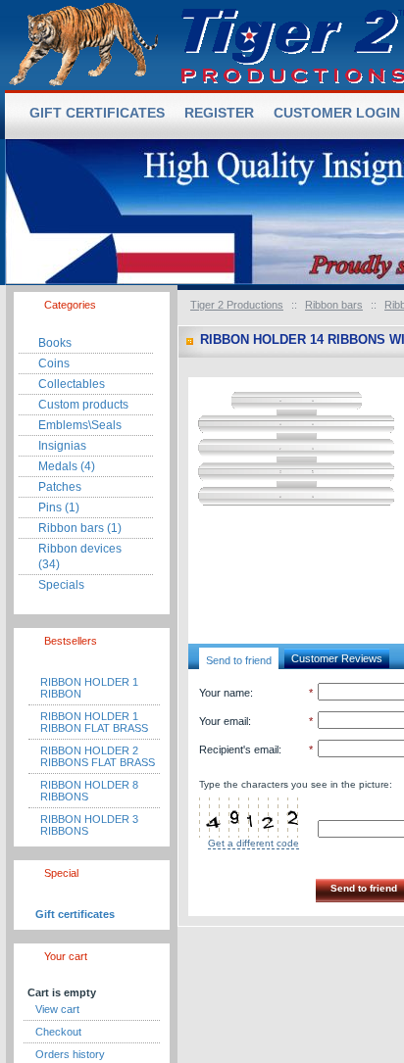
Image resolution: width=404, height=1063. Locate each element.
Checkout (58, 1032)
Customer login (337, 113)
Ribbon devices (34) (80, 556)
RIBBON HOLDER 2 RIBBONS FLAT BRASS (97, 756)
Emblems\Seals (80, 425)
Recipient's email (238, 749)
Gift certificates (75, 914)
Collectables (71, 384)
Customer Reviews (336, 658)
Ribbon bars (334, 305)
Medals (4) (66, 466)
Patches (59, 487)
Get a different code (253, 843)
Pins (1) (58, 507)
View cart (57, 1009)
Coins (54, 363)
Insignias (62, 446)
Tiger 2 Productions (236, 305)
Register (219, 113)
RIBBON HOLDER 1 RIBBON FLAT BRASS (94, 722)
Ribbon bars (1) (80, 528)
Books (55, 343)
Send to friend (239, 660)
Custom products (83, 404)
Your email (223, 721)
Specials (61, 585)
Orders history (70, 1054)
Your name (224, 693)
